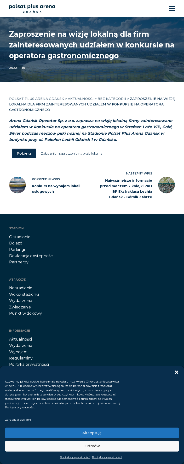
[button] (176, 372)
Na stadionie (20, 288)
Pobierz (24, 153)
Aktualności (20, 339)
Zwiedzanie (20, 307)
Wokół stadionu (24, 294)
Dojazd (16, 243)
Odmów (92, 446)
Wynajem (18, 352)
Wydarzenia (20, 300)
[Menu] (172, 9)
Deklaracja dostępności (31, 256)
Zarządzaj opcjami (18, 419)
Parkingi (17, 249)
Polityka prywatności (75, 457)
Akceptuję (92, 432)
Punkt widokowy (25, 313)
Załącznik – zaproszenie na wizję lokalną (71, 153)
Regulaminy (21, 358)
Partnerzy (19, 262)
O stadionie (19, 237)
